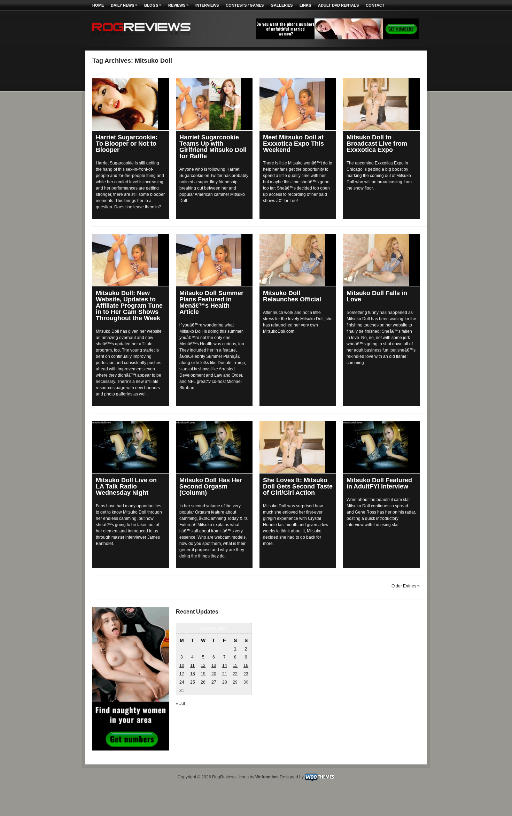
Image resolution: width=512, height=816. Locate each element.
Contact (375, 5)
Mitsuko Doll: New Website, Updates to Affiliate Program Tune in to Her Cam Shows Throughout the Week (129, 306)
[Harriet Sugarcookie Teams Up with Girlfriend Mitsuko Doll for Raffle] (214, 104)
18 (192, 673)
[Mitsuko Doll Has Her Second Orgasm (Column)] (214, 447)
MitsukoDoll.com (278, 331)
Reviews (178, 5)
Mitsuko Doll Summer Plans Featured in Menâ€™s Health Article (211, 302)
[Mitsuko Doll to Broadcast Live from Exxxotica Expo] (381, 104)
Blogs (152, 5)
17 (181, 673)
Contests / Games (245, 5)
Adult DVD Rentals (338, 5)
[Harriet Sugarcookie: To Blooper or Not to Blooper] (130, 104)
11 (192, 665)
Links (305, 5)
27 (213, 682)
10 (181, 665)
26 (203, 682)
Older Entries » (405, 586)
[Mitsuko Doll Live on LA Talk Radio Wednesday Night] (130, 447)
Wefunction (266, 777)
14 (224, 665)
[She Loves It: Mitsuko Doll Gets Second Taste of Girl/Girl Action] (297, 447)
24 (181, 682)
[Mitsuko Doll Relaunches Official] (297, 260)
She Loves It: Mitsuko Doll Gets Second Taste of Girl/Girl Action (298, 486)
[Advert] (337, 38)
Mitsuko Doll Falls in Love (377, 296)
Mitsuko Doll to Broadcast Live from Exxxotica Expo (377, 143)
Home (98, 5)
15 (235, 665)
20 (213, 673)
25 (192, 682)
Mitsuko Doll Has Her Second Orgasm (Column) (210, 486)
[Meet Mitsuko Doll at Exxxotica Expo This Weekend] (297, 104)
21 (224, 673)
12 (203, 665)
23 (245, 673)
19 (203, 673)
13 (213, 665)
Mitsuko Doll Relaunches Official (292, 296)
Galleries (282, 5)
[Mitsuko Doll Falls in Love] (381, 260)
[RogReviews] (141, 36)
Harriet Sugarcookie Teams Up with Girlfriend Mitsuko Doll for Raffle (213, 147)
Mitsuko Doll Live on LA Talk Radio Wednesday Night (126, 486)
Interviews (207, 5)
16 (245, 665)
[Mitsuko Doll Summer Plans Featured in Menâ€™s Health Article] (214, 260)
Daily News (124, 5)
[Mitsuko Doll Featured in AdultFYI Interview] (381, 447)
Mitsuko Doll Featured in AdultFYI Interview (379, 483)
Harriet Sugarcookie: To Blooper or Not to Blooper (126, 143)
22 (235, 673)
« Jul (180, 703)
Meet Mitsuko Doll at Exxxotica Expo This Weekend (293, 143)
